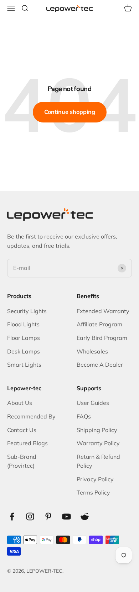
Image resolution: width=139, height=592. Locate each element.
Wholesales (92, 351)
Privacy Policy (95, 479)
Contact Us (21, 429)
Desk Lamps (23, 351)
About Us (19, 402)
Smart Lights (24, 364)
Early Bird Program (102, 337)
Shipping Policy (97, 429)
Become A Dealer (100, 364)
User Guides (93, 402)
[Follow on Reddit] (84, 516)
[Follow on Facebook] (12, 516)
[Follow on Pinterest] (48, 516)
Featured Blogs (27, 443)
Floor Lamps (23, 337)
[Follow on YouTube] (66, 516)
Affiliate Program (99, 324)
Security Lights (27, 311)
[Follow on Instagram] (30, 516)
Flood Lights (23, 324)
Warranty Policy (98, 443)
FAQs (84, 416)
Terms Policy (93, 492)
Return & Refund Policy (98, 461)
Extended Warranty (103, 311)
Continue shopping (69, 111)
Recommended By (31, 416)
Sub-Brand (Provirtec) (21, 461)
